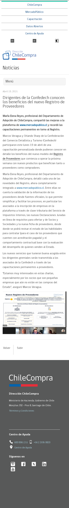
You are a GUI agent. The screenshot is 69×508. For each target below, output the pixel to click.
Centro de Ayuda (34, 33)
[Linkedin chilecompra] (44, 464)
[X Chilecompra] (34, 464)
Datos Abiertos (34, 26)
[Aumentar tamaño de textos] (12, 41)
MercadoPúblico (34, 12)
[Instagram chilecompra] (13, 464)
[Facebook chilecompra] (23, 464)
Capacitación (34, 19)
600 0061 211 (21, 442)
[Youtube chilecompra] (13, 469)
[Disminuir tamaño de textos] (34, 41)
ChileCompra (34, 5)
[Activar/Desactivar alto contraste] (56, 41)
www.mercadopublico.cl (30, 188)
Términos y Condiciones (21, 411)
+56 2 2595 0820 (42, 442)
